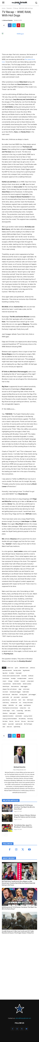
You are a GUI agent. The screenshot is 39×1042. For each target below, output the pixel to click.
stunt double (18, 716)
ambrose (32, 667)
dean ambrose (15, 686)
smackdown (21, 713)
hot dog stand (23, 694)
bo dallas (11, 673)
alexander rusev (24, 667)
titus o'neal (30, 721)
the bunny (30, 718)
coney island (30, 681)
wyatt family (17, 726)
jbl (11, 697)
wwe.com (9, 726)
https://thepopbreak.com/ (19, 769)
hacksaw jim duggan (15, 691)
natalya (5, 705)
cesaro (4, 681)
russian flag (20, 710)
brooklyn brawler (22, 678)
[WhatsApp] (23, 25)
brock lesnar (6, 678)
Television (9, 8)
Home (3, 8)
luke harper (30, 700)
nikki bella (11, 705)
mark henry (6, 702)
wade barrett (18, 724)
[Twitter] (14, 25)
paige (20, 705)
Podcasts (4, 928)
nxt (16, 705)
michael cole (14, 702)
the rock (17, 721)
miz (20, 702)
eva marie (5, 691)
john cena (14, 700)
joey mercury (6, 700)
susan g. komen (28, 716)
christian (16, 681)
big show (5, 673)
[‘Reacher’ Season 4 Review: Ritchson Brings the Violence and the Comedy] (7, 818)
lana (24, 700)
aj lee (16, 667)
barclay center (17, 670)
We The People (28, 724)
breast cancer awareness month (11, 675)
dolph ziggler (24, 686)
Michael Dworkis (8, 20)
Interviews (4, 879)
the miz (11, 721)
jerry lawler (17, 697)
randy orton (23, 708)
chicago (10, 681)
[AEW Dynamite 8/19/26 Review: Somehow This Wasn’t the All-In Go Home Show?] (7, 808)
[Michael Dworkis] (19, 754)
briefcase (30, 675)
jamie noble (6, 697)
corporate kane (7, 683)
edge (20, 689)
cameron (30, 678)
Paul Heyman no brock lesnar (10, 708)
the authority (22, 718)
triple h (4, 724)
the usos (23, 721)
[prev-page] (3, 835)
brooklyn (13, 678)
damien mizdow (17, 683)
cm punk (23, 681)
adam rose (10, 667)
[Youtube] (29, 849)
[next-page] (6, 835)
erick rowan (26, 689)
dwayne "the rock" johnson (10, 689)
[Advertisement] (16, 949)
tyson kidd (11, 724)
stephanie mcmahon (8, 716)
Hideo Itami (15, 694)
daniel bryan (6, 686)
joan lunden (25, 697)
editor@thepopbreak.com (23, 1018)
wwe (4, 726)
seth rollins (27, 710)
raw (29, 708)
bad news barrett (7, 670)
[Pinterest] (18, 25)
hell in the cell (6, 694)
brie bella (24, 675)
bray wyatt (18, 673)
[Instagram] (16, 849)
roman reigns (6, 710)
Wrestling (4, 831)
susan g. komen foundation (10, 718)
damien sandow (27, 683)
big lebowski (26, 670)
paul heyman (27, 705)
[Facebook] (10, 25)
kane (19, 700)
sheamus (5, 713)
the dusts (5, 721)
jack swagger (32, 694)
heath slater (26, 691)
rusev (13, 710)
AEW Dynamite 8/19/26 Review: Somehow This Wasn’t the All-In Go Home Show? (24, 807)
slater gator (12, 713)
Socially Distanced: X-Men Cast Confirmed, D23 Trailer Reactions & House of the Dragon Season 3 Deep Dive (18, 932)
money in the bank (28, 702)
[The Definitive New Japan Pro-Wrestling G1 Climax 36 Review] (7, 828)
